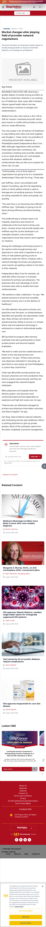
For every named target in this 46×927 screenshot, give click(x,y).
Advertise (23, 788)
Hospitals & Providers (10, 475)
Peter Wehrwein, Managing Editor (17, 574)
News (26, 854)
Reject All (25, 917)
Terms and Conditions (23, 796)
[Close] (42, 886)
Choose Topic (20, 13)
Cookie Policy (18, 907)
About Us (23, 785)
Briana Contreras (11, 529)
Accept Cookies (25, 923)
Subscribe (34, 457)
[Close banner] (43, 2)
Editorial (23, 791)
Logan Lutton (10, 620)
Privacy (23, 798)
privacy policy (8, 463)
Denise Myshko (10, 665)
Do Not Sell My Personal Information (23, 801)
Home (8, 854)
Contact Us (23, 793)
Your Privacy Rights (23, 803)
